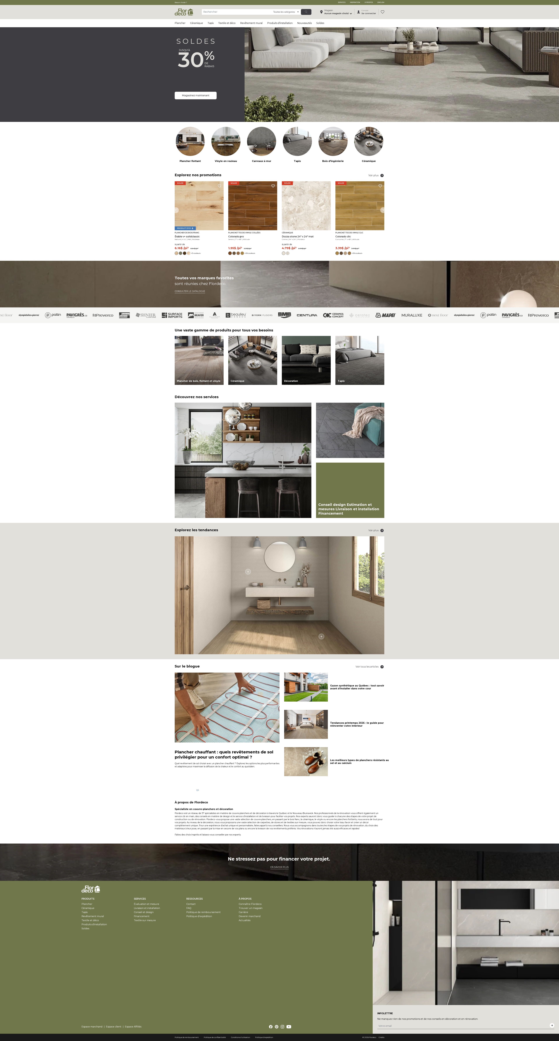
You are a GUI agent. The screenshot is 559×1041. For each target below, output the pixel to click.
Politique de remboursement (203, 912)
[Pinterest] (276, 1026)
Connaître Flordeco (250, 904)
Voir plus (373, 175)
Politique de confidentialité (215, 1037)
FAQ (188, 908)
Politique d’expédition (264, 1037)
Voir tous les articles (367, 666)
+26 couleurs (250, 253)
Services (341, 2)
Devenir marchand (250, 916)
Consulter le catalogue (190, 291)
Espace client (113, 1026)
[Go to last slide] (176, 210)
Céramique (196, 23)
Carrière (243, 912)
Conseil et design (144, 912)
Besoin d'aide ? (181, 2)
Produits (88, 898)
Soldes (320, 23)
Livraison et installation (147, 908)
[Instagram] (282, 1026)
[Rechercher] (306, 12)
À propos (369, 2)
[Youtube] (288, 1026)
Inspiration (355, 2)
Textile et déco (227, 23)
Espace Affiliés (133, 1026)
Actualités (244, 920)
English (380, 2)
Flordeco (372, 1037)
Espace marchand (92, 1026)
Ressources (194, 898)
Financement (142, 916)
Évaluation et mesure (146, 904)
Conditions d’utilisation (240, 1037)
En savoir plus (279, 867)
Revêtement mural (251, 23)
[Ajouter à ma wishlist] (219, 186)
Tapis (211, 23)
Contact (191, 904)
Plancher (180, 23)
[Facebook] (271, 1026)
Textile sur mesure (145, 920)
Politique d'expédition (199, 916)
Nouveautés (304, 23)
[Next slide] (383, 210)
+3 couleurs (195, 253)
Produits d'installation (280, 23)
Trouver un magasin (250, 908)
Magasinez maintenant (195, 95)
